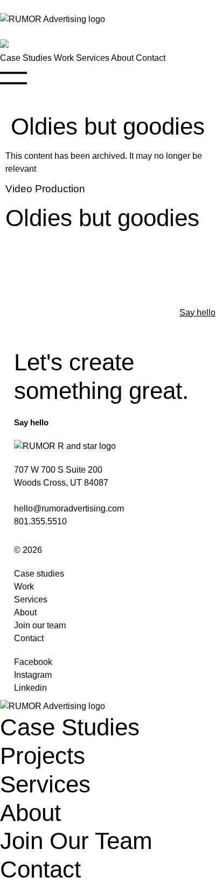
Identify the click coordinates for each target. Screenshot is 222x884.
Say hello (197, 312)
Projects (42, 755)
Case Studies (26, 57)
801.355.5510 (40, 521)
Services (92, 57)
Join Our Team (76, 840)
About (122, 57)
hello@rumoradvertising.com (69, 508)
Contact (150, 57)
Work (64, 57)
